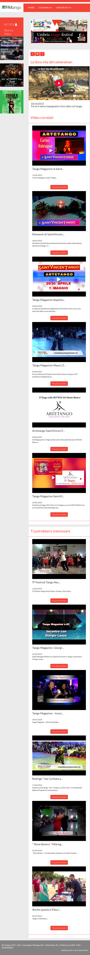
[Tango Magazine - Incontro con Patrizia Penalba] (59, 690)
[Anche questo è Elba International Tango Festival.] (59, 886)
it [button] (73, 14)
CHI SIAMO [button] (44, 7)
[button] (59, 146)
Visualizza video (59, 187)
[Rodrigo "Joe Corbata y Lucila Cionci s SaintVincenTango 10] (59, 756)
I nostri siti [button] (62, 7)
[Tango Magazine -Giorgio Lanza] (59, 625)
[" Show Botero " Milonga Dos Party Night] (59, 821)
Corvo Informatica (80, 950)
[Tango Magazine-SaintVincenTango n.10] (59, 473)
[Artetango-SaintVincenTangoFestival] (59, 408)
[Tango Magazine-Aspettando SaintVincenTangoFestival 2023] (59, 277)
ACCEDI (84, 14)
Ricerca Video (8, 32)
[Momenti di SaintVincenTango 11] (59, 211)
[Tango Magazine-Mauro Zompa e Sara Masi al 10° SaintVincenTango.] (59, 342)
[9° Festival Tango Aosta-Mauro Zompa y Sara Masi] (59, 559)
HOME (32, 7)
